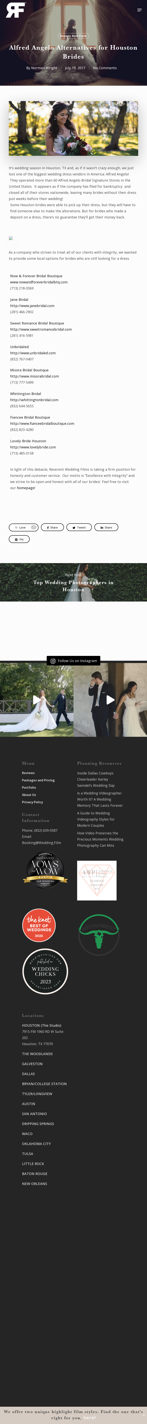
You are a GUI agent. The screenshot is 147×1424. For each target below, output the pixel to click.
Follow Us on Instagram (77, 660)
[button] (139, 10)
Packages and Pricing (38, 780)
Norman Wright (44, 68)
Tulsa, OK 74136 (35, 1370)
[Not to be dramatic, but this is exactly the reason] (37, 700)
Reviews (28, 773)
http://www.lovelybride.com (33, 447)
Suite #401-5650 (90, 1123)
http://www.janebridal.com (32, 305)
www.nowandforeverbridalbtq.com (39, 282)
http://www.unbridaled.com (33, 353)
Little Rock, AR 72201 (39, 1399)
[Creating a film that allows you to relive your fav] (110, 700)
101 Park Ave (32, 1336)
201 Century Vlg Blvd (94, 1180)
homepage (25, 487)
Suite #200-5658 (90, 1186)
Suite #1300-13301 (37, 1342)
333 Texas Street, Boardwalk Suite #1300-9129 (96, 1151)
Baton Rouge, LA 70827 (96, 1129)
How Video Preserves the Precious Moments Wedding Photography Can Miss (100, 839)
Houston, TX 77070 (37, 1043)
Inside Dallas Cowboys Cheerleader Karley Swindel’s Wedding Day (96, 779)
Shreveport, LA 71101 (94, 1163)
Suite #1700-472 (35, 1392)
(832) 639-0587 (45, 830)
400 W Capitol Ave (36, 1386)
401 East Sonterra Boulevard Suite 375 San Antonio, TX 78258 (95, 1037)
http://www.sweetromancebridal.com (41, 329)
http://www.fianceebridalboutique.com (42, 423)
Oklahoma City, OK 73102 (42, 1348)
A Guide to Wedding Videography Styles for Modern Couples (96, 819)
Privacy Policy (32, 802)
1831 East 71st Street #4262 (45, 1364)
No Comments (105, 68)
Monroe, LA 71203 (91, 1192)
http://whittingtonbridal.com (34, 399)
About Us (29, 795)
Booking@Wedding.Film (41, 842)
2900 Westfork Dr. (92, 1116)
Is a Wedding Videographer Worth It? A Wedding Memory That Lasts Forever (100, 799)
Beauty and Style (73, 36)
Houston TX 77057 (37, 1218)
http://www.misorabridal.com (34, 376)
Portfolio (29, 787)
